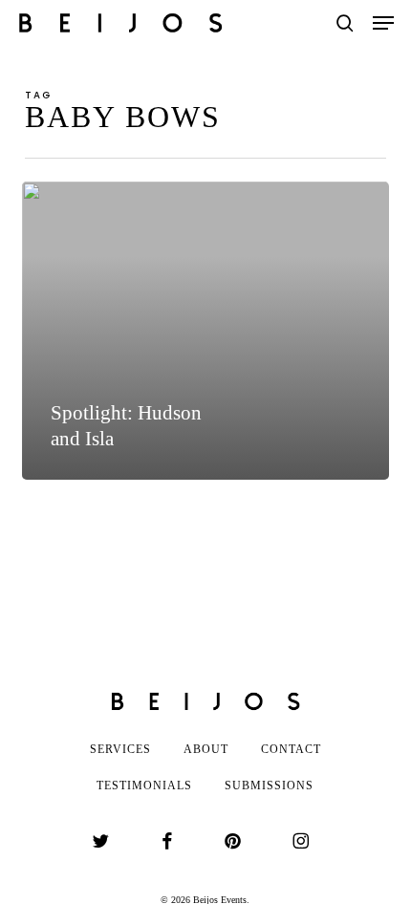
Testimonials (144, 785)
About (206, 749)
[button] (383, 22)
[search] (345, 22)
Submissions (269, 785)
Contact (291, 749)
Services (120, 749)
